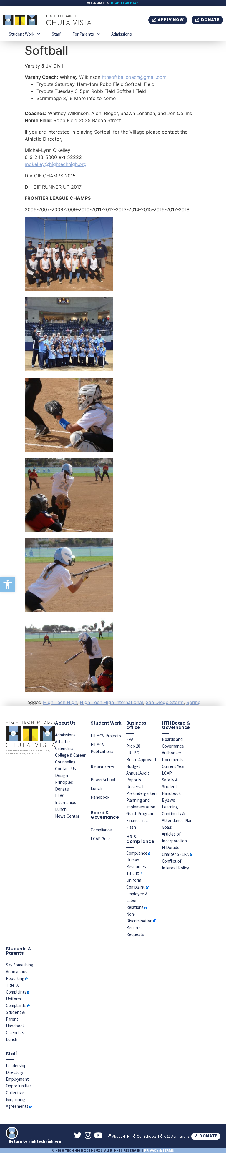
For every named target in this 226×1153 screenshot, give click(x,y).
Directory (14, 1072)
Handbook (100, 797)
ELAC (60, 795)
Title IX (132, 873)
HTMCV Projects (106, 735)
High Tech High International (111, 702)
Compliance (101, 830)
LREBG (132, 753)
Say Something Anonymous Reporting (19, 971)
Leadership (16, 1065)
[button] (7, 584)
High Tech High (125, 3)
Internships (65, 802)
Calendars (64, 748)
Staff (56, 34)
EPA (129, 739)
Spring (193, 702)
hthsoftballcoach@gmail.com (134, 77)
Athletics (63, 741)
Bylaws (168, 800)
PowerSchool (103, 779)
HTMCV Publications (102, 748)
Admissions (121, 34)
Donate (62, 789)
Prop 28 (133, 746)
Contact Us (65, 768)
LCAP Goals (101, 838)
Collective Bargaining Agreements (17, 1099)
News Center (67, 816)
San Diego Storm (165, 702)
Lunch (61, 809)
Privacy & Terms (159, 1150)
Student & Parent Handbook (15, 1019)
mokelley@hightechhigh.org (56, 164)
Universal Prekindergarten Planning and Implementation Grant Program (141, 800)
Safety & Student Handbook (171, 786)
